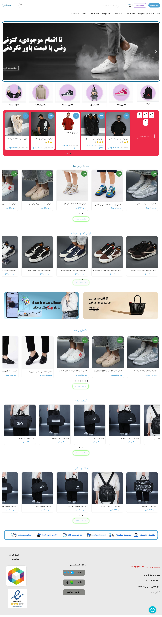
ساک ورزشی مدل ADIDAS (77, 438)
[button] (156, 51)
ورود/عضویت (154, 5)
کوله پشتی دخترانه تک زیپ (111, 438)
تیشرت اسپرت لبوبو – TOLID (43, 139)
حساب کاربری (140, 5)
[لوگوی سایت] (6, 5)
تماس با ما (155, 592)
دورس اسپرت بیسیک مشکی (118, 139)
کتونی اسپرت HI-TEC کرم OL (18, 139)
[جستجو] (21, 5)
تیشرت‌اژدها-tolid (72, 133)
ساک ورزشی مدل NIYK (43, 438)
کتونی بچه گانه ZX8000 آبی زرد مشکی (108, 205)
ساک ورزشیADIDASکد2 (148, 438)
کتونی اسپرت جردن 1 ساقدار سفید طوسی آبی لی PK (144, 205)
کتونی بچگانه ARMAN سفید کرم (75, 204)
